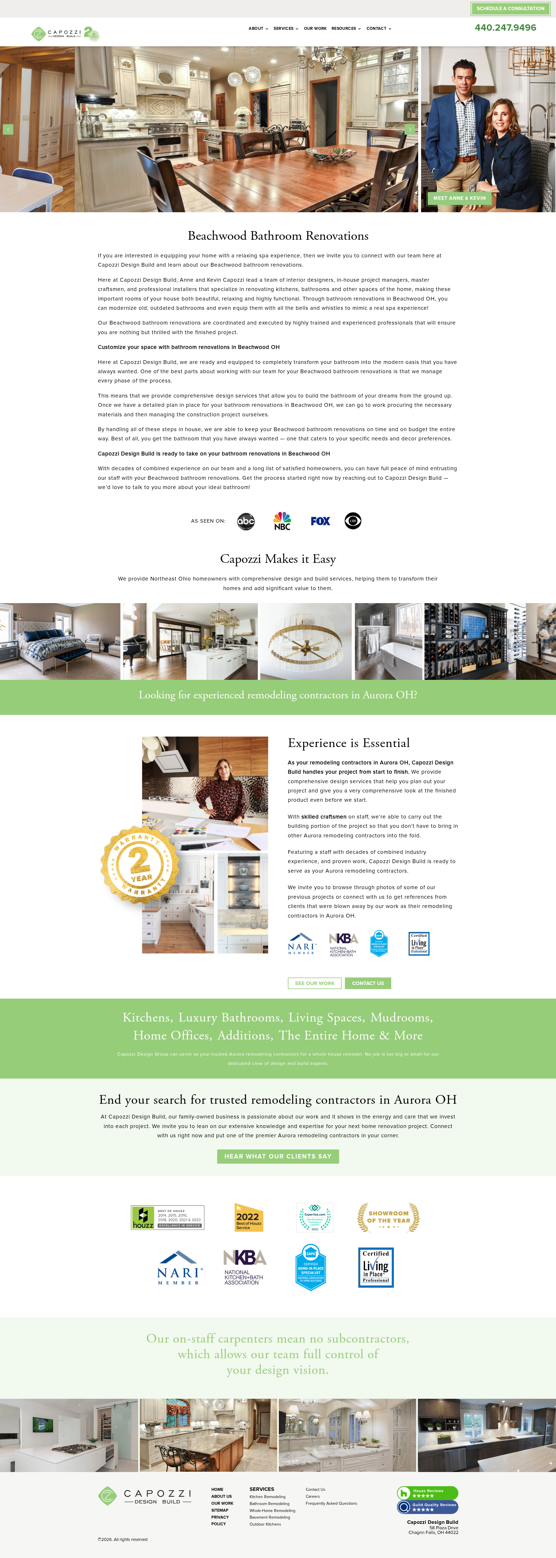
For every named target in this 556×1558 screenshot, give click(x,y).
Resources (344, 28)
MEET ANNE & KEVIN (460, 198)
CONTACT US (368, 983)
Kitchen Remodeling (268, 1496)
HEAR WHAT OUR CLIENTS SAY (278, 1156)
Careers (313, 1496)
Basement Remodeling (270, 1517)
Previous (8, 129)
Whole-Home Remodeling (272, 1510)
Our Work (315, 28)
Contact (377, 28)
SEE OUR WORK (314, 983)
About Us (221, 1496)
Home (217, 1489)
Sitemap (219, 1510)
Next (410, 129)
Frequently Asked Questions (331, 1503)
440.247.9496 (506, 28)
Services (283, 28)
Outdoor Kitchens (265, 1524)
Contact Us (315, 1489)
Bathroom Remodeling (270, 1503)
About (256, 28)
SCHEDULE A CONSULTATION (510, 9)
